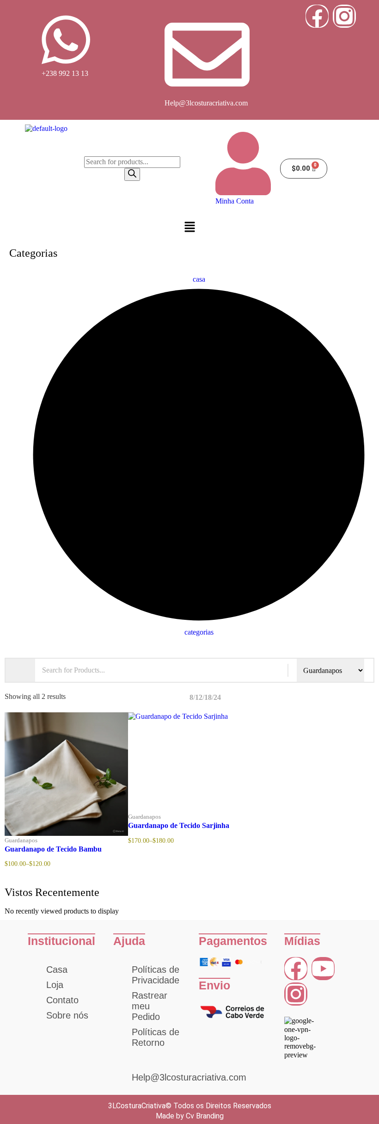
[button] (189, 228)
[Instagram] (344, 16)
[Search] (132, 174)
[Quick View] (51, 833)
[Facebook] (317, 16)
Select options (80, 833)
